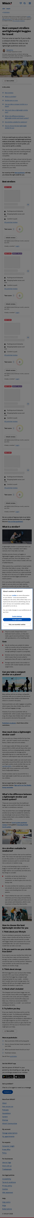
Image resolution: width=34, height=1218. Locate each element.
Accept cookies (17, 619)
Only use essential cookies (17, 624)
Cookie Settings (17, 616)
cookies (14, 595)
